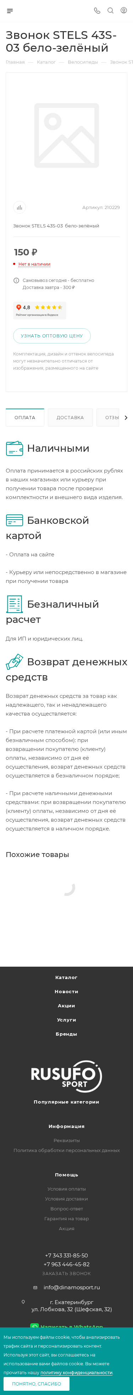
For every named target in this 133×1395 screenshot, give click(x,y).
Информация (67, 1126)
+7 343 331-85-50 (66, 1255)
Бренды (66, 1034)
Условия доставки (66, 1199)
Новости (66, 991)
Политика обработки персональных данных (66, 1150)
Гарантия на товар (66, 1218)
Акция (66, 1228)
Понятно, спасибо (36, 1384)
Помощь (66, 1174)
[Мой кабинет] (124, 11)
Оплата (25, 417)
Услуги (66, 1020)
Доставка (70, 417)
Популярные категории (66, 1102)
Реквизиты (67, 1140)
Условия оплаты (67, 1189)
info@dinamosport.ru (72, 1287)
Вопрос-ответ (66, 1208)
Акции (66, 1005)
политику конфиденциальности (76, 1372)
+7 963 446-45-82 (67, 1264)
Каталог (66, 977)
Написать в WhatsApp (71, 1327)
